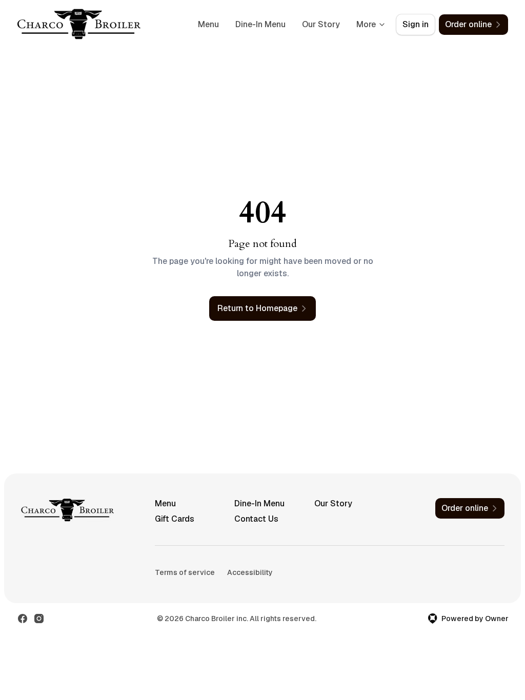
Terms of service (185, 572)
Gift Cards (174, 518)
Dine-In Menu (260, 24)
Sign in (415, 24)
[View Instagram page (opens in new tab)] (39, 618)
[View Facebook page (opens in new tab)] (22, 618)
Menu (208, 24)
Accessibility (250, 572)
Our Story (321, 24)
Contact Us (256, 518)
